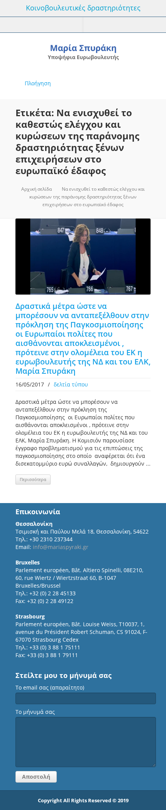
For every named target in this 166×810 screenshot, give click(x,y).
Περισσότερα (33, 479)
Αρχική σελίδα (36, 189)
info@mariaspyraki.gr (60, 547)
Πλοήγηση (38, 83)
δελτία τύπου (71, 384)
